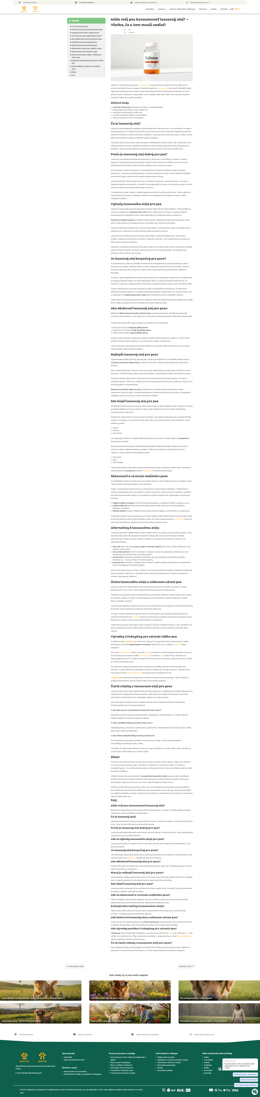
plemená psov (125, 652)
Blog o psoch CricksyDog (120, 1062)
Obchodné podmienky (166, 1065)
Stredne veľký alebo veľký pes (182, 9)
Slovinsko (207, 1073)
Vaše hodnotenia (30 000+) (74, 1060)
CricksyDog (129, 641)
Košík (232, 9)
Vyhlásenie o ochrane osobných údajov (172, 1060)
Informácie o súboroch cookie (169, 1062)
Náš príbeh (68, 1057)
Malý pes (161, 9)
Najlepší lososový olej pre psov (83, 42)
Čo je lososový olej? (79, 26)
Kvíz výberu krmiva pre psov (122, 1068)
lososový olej (143, 85)
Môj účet (224, 9)
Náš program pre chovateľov (75, 1071)
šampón (130, 673)
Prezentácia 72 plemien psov (122, 1070)
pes (130, 29)
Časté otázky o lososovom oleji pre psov (85, 67)
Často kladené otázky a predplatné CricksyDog (82, 1074)
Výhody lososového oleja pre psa (84, 33)
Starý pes (203, 9)
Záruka (160, 1068)
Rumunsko (208, 1070)
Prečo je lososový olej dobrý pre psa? (86, 29)
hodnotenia (148, 471)
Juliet (147, 652)
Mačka (213, 9)
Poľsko (206, 1068)
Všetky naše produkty (165, 1057)
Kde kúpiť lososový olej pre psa (83, 45)
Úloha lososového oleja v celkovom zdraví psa (85, 56)
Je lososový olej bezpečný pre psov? (86, 36)
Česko (206, 1057)
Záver (73, 72)
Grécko (207, 1062)
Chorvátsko (208, 1060)
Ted (161, 655)
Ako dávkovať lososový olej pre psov (86, 39)
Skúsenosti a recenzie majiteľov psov (86, 48)
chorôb (135, 617)
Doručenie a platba (165, 1070)
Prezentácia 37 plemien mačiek (123, 1073)
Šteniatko (150, 9)
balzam (138, 673)
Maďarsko (208, 1065)
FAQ (72, 75)
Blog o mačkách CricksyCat (121, 1065)
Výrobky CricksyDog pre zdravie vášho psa (86, 61)
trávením (177, 644)
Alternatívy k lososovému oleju (83, 51)
